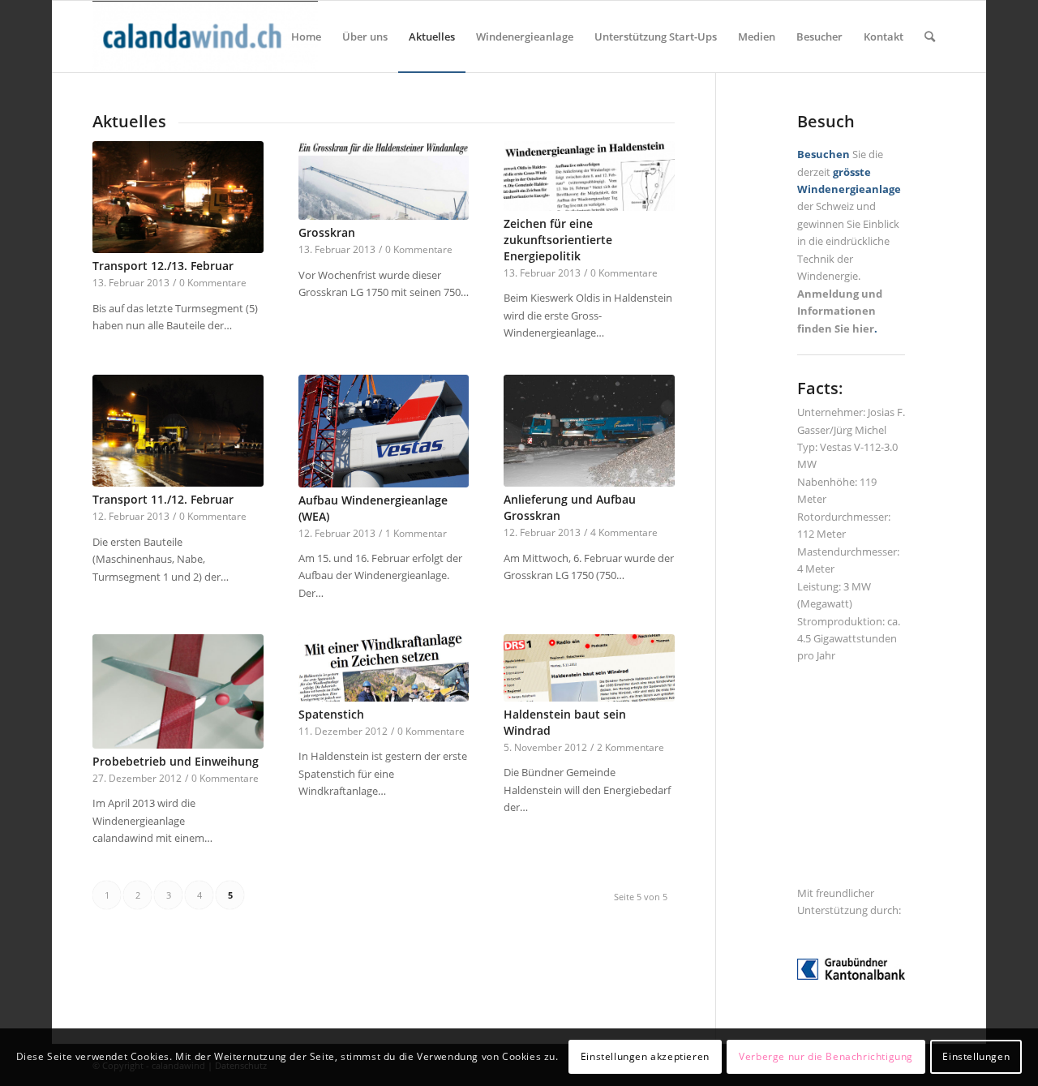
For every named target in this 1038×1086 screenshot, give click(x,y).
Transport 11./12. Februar (163, 499)
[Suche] (930, 36)
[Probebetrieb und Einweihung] (178, 691)
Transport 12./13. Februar (163, 265)
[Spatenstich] (384, 667)
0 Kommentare (213, 282)
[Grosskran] (384, 181)
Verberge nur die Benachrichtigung (826, 1057)
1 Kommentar (416, 532)
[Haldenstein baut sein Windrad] (589, 667)
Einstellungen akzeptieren (645, 1057)
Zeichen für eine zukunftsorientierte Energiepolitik (558, 240)
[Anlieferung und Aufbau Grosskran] (589, 431)
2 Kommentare (630, 746)
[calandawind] (205, 36)
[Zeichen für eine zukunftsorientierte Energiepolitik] (589, 176)
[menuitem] (306, 36)
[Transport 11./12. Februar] (178, 431)
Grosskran (326, 232)
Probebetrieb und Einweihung (175, 761)
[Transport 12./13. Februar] (178, 197)
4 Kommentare (624, 532)
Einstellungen (976, 1057)
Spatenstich (331, 714)
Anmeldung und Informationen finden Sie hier (839, 311)
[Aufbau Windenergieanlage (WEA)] (384, 431)
